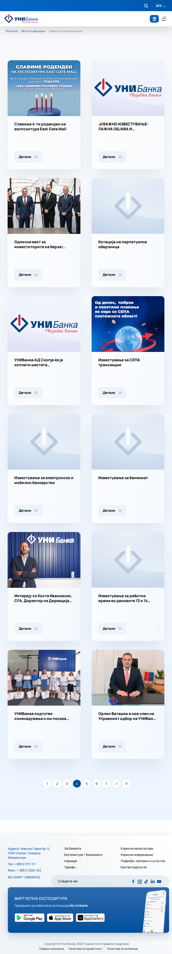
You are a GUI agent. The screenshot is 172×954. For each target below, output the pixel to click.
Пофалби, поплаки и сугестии (143, 861)
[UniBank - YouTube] (159, 881)
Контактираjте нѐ (133, 867)
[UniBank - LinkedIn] (152, 881)
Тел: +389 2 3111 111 (22, 864)
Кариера (70, 861)
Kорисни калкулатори (137, 848)
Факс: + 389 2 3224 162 (24, 870)
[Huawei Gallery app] (91, 917)
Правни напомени (51, 948)
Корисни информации (137, 855)
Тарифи (69, 867)
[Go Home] (21, 19)
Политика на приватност (86, 948)
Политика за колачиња (122, 948)
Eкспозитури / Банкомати (83, 855)
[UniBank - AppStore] (31, 917)
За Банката (72, 848)
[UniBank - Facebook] (133, 881)
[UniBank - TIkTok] (146, 881)
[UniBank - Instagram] (139, 881)
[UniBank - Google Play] (61, 917)
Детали (25, 156)
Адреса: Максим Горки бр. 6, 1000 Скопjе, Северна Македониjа (29, 853)
